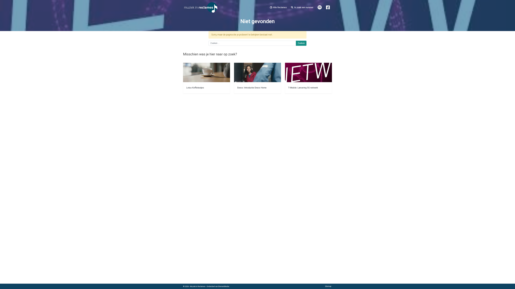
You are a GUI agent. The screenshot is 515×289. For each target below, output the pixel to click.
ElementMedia (223, 286)
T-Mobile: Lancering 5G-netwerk (303, 87)
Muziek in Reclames (197, 286)
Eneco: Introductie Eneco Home (251, 87)
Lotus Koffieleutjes (195, 87)
